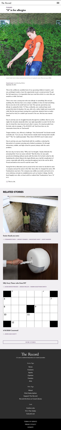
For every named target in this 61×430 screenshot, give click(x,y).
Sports (30, 372)
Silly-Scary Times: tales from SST (14, 283)
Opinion (30, 375)
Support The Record (30, 396)
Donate (30, 427)
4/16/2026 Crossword (10, 330)
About (30, 390)
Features (30, 370)
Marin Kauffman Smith (38, 287)
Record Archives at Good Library (30, 399)
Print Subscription (30, 393)
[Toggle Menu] (58, 3)
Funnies (30, 378)
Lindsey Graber (22, 239)
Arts (30, 381)
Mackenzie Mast (34, 239)
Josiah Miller (24, 287)
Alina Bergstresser (11, 287)
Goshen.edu (30, 408)
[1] (49, 90)
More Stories (30, 342)
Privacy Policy (30, 424)
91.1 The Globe (30, 411)
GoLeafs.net (30, 414)
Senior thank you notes (11, 236)
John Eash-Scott (11, 334)
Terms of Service (30, 421)
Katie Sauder (46, 239)
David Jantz (9, 83)
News (31, 367)
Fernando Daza (10, 239)
